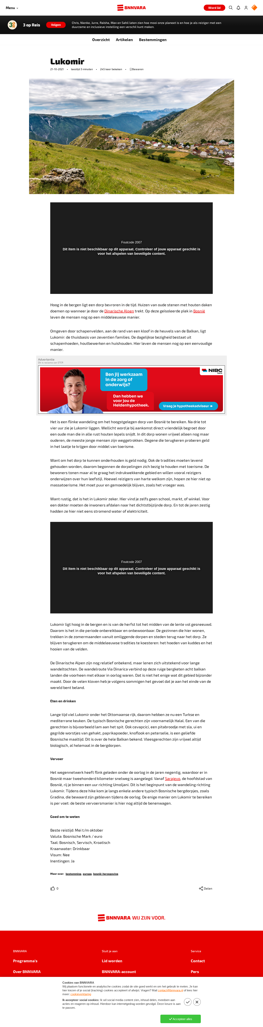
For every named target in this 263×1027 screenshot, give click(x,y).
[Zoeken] (230, 7)
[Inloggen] (246, 7)
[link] (73, 873)
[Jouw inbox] (238, 7)
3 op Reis (31, 25)
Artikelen (124, 39)
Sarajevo (172, 778)
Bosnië (199, 311)
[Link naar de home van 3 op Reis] (12, 24)
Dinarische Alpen (119, 311)
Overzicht (101, 39)
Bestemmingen (153, 39)
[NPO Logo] (254, 8)
